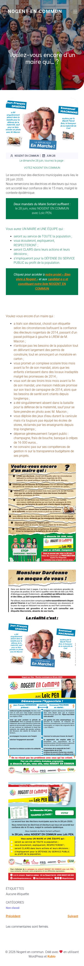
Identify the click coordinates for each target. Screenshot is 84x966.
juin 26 (50, 155)
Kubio (51, 956)
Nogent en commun (27, 155)
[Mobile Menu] (75, 11)
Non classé (13, 907)
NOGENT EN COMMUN (43, 283)
